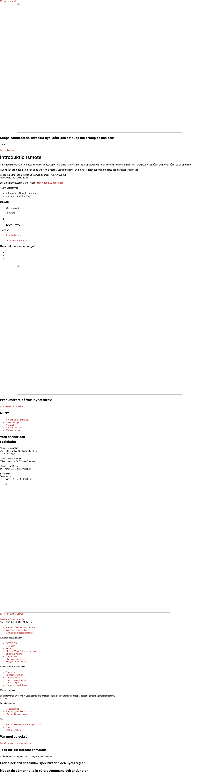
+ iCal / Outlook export (19, 196)
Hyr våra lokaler (7, 690)
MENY (3, 144)
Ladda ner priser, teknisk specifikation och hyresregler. (43, 763)
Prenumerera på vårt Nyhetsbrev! (26, 400)
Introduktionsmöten (16, 240)
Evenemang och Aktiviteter (12, 666)
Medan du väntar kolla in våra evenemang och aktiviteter (44, 771)
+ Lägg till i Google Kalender (21, 193)
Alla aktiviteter (14, 235)
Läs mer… (5, 698)
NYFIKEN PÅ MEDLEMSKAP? (16, 622)
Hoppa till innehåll (8, 1)
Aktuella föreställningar (11, 637)
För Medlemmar (7, 703)
